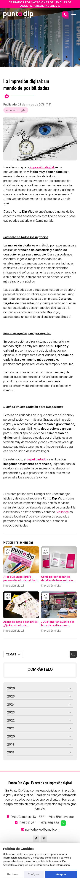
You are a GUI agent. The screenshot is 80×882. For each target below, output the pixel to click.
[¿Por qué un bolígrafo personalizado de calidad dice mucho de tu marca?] (21, 559)
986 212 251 (28, 823)
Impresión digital (16, 110)
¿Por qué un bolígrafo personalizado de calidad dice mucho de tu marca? (19, 578)
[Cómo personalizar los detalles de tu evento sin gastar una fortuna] (59, 559)
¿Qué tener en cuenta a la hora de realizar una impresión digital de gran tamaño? (57, 623)
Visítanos (62, 512)
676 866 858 (50, 823)
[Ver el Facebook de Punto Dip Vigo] (36, 838)
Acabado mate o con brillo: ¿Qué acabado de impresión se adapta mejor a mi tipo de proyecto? (20, 623)
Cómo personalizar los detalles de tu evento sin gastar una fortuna (57, 578)
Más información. (60, 864)
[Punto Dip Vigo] (18, 14)
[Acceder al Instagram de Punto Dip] (44, 838)
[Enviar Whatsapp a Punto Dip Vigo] (63, 823)
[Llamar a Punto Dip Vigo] (65, 14)
